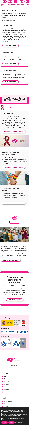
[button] (28, 4)
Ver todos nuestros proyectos (9, 20)
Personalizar (19, 422)
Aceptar (4, 422)
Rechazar (11, 422)
